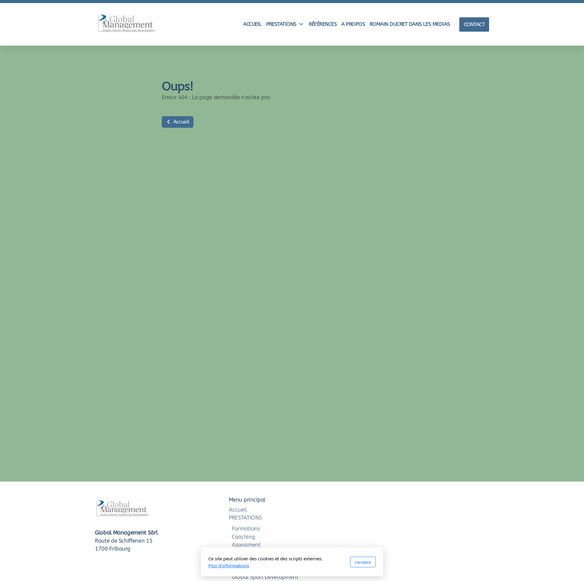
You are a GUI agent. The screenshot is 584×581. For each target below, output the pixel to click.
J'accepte (363, 562)
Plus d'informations (228, 565)
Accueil (180, 122)
